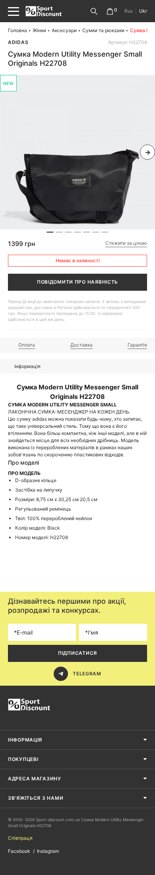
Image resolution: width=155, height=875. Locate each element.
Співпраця (20, 838)
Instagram (48, 851)
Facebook (19, 851)
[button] (7, 152)
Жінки (39, 30)
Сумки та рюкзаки (103, 30)
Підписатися (77, 653)
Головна (17, 30)
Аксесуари (64, 30)
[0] (110, 11)
